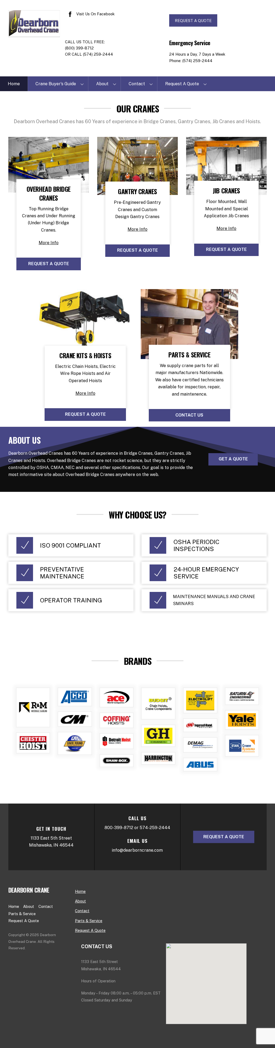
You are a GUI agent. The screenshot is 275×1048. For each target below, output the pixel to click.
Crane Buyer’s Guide (55, 83)
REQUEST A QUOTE (193, 20)
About (102, 83)
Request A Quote (182, 83)
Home (14, 83)
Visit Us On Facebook (95, 14)
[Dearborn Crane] (34, 34)
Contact (137, 83)
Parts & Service (22, 913)
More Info (49, 242)
